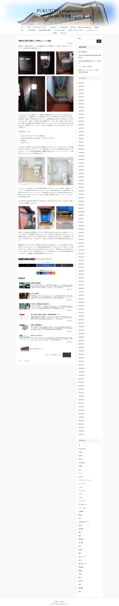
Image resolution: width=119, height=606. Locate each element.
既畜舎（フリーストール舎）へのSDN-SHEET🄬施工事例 (89, 71)
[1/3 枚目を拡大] (34, 208)
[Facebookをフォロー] (44, 273)
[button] (64, 265)
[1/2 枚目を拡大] (43, 158)
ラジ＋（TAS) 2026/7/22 (85, 66)
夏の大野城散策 (83, 52)
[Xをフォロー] (41, 273)
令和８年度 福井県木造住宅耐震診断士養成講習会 (90, 56)
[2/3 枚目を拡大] (52, 208)
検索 (79, 38)
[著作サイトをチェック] (38, 273)
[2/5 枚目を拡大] (52, 53)
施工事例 (27, 259)
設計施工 (32, 259)
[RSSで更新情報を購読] (53, 273)
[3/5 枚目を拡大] (71, 53)
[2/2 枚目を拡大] (71, 158)
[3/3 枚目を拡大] (71, 208)
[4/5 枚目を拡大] (43, 78)
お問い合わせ (62, 601)
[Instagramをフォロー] (47, 273)
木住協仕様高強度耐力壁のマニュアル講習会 (90, 62)
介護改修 (21, 259)
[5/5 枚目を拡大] (71, 78)
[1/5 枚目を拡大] (34, 53)
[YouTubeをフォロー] (50, 273)
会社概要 (56, 601)
